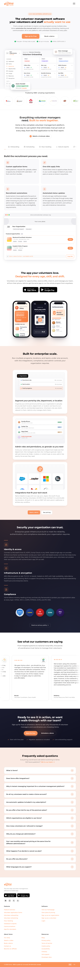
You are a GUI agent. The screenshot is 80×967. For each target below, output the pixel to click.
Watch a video (8, 940)
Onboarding (14, 147)
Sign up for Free (31, 36)
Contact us (7, 946)
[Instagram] (9, 900)
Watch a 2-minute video (41, 136)
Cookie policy (46, 946)
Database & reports (10, 923)
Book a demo (49, 36)
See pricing (47, 512)
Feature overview (9, 909)
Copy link (70, 256)
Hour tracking (46, 147)
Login (43, 921)
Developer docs (47, 957)
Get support (45, 954)
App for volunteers (10, 929)
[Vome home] (9, 4)
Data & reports (63, 147)
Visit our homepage (48, 909)
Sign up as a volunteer (49, 918)
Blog (43, 937)
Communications (9, 926)
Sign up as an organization (50, 915)
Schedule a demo (47, 733)
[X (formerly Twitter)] (13, 900)
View (70, 239)
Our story (7, 937)
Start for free (30, 733)
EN (70, 964)
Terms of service (47, 943)
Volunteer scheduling (11, 918)
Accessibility (46, 948)
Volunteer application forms (13, 912)
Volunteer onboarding (11, 915)
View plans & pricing (48, 912)
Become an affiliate (10, 948)
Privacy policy (46, 940)
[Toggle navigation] (74, 3)
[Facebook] (5, 900)
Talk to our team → (48, 762)
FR (74, 964)
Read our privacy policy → (40, 625)
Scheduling (30, 147)
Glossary (44, 951)
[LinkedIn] (17, 900)
